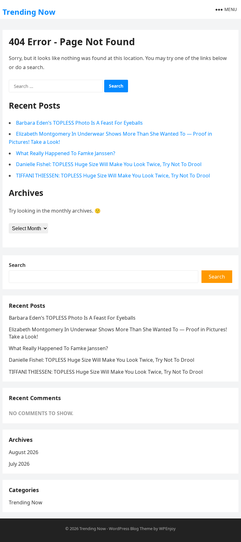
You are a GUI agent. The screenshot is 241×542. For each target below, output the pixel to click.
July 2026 (19, 463)
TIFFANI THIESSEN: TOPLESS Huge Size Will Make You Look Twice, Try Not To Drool (113, 175)
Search (17, 265)
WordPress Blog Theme (131, 528)
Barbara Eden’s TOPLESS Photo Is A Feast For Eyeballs (79, 122)
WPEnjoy (167, 528)
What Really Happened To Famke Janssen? (65, 153)
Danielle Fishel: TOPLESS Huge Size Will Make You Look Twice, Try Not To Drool (108, 164)
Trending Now (29, 12)
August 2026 (23, 452)
